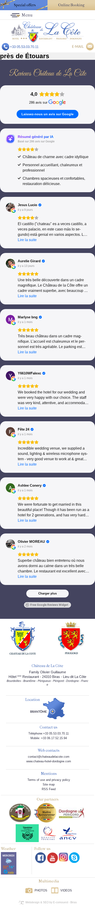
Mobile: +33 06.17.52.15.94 (48, 738)
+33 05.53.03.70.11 (24, 47)
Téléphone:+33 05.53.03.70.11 (48, 733)
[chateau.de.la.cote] (74, 857)
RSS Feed (49, 789)
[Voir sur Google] (10, 207)
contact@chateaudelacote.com (48, 756)
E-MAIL (78, 46)
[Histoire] (22, 638)
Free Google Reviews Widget (49, 605)
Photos (41, 890)
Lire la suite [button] (27, 240)
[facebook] (40, 857)
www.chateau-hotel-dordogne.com (48, 761)
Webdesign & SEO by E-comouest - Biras (51, 902)
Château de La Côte (47, 666)
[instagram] (63, 857)
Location (32, 700)
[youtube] (52, 857)
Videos (66, 890)
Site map (49, 784)
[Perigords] (72, 637)
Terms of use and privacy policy (48, 780)
